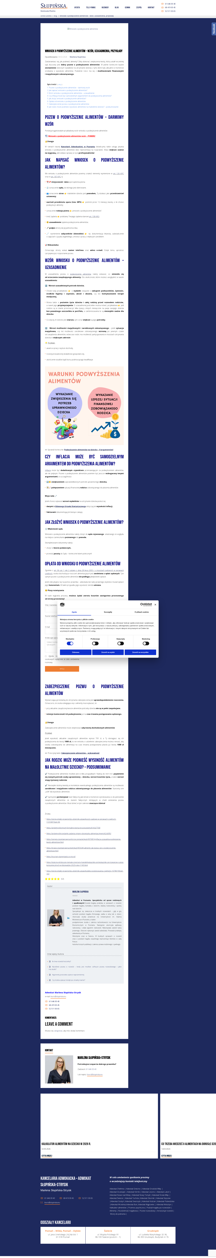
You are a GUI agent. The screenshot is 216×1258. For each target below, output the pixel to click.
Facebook (214, 28)
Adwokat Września (118, 1204)
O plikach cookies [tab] (142, 612)
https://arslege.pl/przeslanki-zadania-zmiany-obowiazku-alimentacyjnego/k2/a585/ (78, 833)
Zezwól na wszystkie (140, 652)
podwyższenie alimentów (80, 274)
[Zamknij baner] (155, 604)
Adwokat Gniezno (133, 1188)
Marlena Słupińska (78, 57)
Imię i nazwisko (51, 605)
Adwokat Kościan (149, 1201)
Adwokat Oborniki (147, 1198)
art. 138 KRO (94, 216)
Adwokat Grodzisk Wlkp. (151, 1188)
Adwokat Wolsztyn (164, 1204)
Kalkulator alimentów (118, 1207)
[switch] (93, 643)
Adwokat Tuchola (132, 1198)
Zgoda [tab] (74, 612)
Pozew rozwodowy (147, 1211)
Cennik (127, 7)
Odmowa (75, 652)
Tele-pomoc (91, 7)
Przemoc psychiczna (136, 1207)
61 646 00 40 (170, 4)
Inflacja (48, 470)
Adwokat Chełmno (117, 1188)
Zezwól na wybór (108, 652)
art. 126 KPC (118, 173)
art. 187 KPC (56, 176)
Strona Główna (45, 16)
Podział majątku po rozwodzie (159, 1207)
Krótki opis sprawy (52, 638)
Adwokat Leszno (148, 1192)
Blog (117, 7)
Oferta (77, 7)
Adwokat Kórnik (133, 1192)
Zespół (139, 7)
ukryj (59, 84)
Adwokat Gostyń (117, 1201)
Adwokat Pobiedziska (165, 1201)
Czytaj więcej (47, 1155)
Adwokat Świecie (116, 1198)
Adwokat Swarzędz (133, 1201)
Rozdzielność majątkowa (128, 1211)
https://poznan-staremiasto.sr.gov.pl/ (60, 856)
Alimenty (113, 1211)
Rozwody (105, 7)
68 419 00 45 (170, 7)
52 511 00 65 (170, 11)
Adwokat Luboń (163, 1192)
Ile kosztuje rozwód (165, 1211)
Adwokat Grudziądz (117, 1192)
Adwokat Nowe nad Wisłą (120, 1195)
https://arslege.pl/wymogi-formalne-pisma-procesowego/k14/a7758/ (73, 828)
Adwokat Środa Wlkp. (160, 1195)
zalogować (58, 1030)
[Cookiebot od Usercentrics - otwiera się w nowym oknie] (142, 604)
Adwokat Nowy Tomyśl (141, 1195)
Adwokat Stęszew (163, 1198)
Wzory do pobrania (117, 1214)
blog (55, 16)
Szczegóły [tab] (108, 612)
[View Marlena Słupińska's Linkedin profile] (68, 918)
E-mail (47, 627)
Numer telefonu (51, 616)
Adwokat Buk (131, 1204)
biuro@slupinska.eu (58, 996)
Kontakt (151, 7)
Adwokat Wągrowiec (146, 1204)
